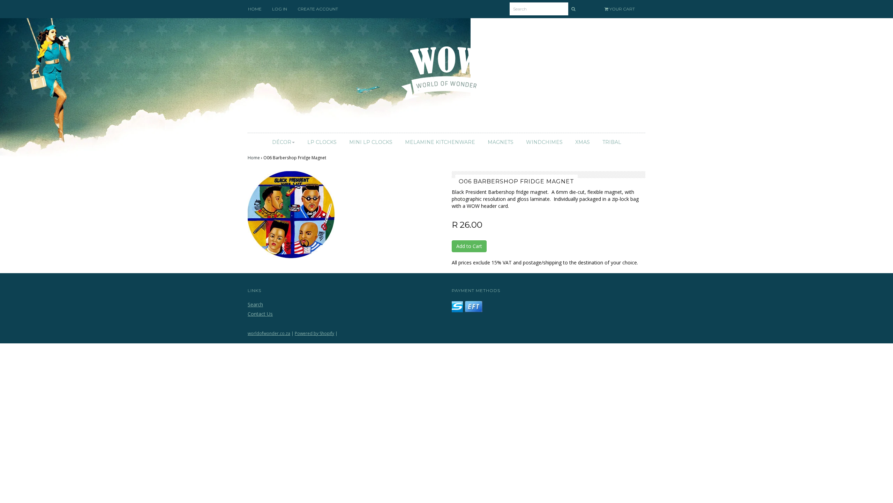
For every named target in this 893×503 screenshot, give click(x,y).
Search (255, 304)
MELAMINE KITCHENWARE (440, 142)
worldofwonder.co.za (269, 333)
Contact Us (260, 314)
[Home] (446, 77)
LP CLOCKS (322, 142)
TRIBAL (611, 142)
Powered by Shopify (314, 333)
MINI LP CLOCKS (370, 142)
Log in (279, 9)
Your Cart (621, 9)
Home (254, 158)
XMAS (582, 142)
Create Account (318, 9)
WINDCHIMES (544, 142)
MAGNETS (500, 142)
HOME (255, 9)
